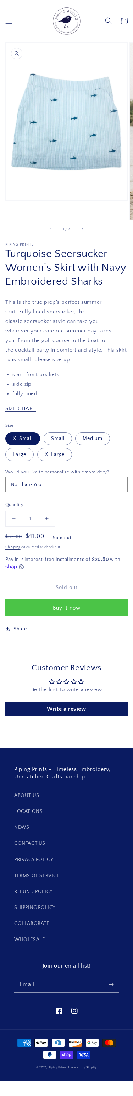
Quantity (14, 504)
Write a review (66, 709)
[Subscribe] (111, 984)
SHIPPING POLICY (35, 907)
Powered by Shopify (82, 1067)
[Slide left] (51, 229)
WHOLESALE (29, 939)
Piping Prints (58, 1067)
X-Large (55, 454)
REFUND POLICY (33, 891)
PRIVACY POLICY (33, 860)
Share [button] (20, 629)
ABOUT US (26, 795)
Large (19, 454)
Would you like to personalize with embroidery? (57, 471)
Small (58, 438)
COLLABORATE (31, 923)
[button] (9, 21)
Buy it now (67, 608)
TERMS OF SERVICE (37, 876)
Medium (92, 438)
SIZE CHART (20, 409)
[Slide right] (82, 229)
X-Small (23, 438)
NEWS (21, 827)
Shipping (13, 547)
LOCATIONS (28, 811)
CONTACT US (29, 843)
